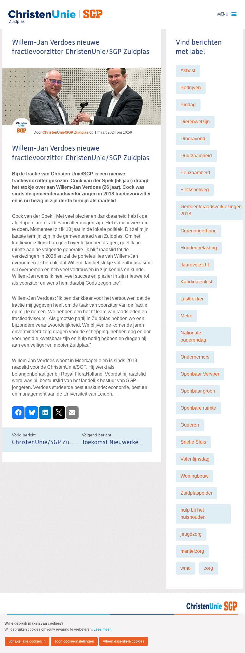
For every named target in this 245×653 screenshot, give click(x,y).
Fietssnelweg (194, 189)
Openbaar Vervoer (199, 373)
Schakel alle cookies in (27, 641)
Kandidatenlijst (196, 281)
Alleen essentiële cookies (123, 641)
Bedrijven (190, 87)
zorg (208, 568)
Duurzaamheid (196, 155)
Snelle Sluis (193, 441)
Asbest (187, 70)
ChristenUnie (16, 13)
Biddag (188, 104)
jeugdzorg (191, 534)
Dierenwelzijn (195, 121)
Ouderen (189, 424)
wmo (185, 568)
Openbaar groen (197, 390)
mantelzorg (192, 551)
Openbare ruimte (198, 407)
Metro (186, 315)
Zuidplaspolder (196, 492)
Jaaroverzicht (194, 264)
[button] (18, 412)
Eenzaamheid (195, 172)
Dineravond (192, 138)
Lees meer (102, 629)
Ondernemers (194, 356)
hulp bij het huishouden (193, 513)
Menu (222, 14)
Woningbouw (194, 475)
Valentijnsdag (194, 458)
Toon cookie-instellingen (74, 641)
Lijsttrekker (191, 298)
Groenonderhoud (198, 230)
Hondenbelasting (198, 247)
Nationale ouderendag (193, 336)
